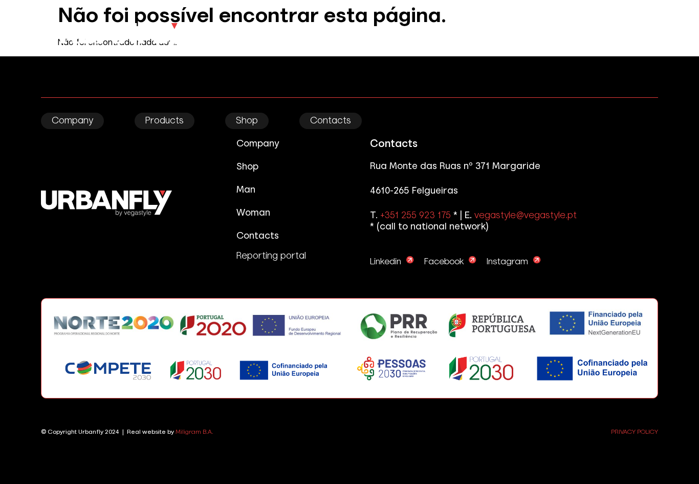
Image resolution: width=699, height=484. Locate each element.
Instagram (507, 262)
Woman (253, 213)
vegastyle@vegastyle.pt (525, 215)
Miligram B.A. (194, 432)
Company (72, 120)
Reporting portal (271, 256)
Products (164, 120)
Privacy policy (634, 432)
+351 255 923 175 (415, 215)
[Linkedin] (410, 260)
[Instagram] (537, 260)
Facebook (444, 262)
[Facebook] (472, 260)
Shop (247, 120)
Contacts (330, 120)
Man (245, 190)
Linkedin (385, 262)
